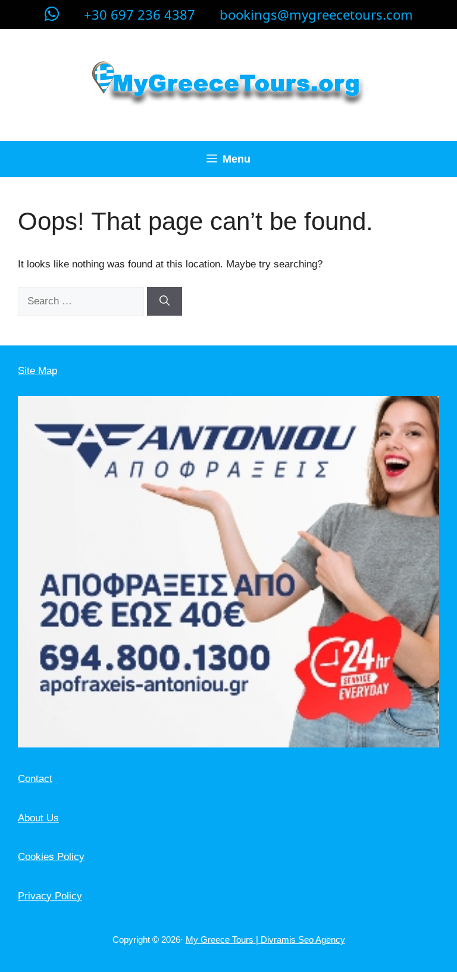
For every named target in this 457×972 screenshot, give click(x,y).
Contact (35, 778)
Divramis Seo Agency (303, 939)
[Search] (164, 301)
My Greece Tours (221, 939)
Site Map (37, 370)
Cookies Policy (51, 856)
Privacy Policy (50, 896)
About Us (38, 818)
